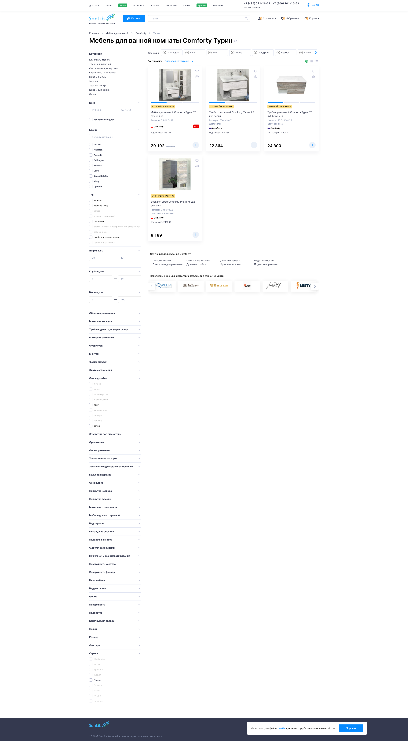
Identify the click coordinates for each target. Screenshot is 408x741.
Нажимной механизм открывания (109, 555)
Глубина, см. (96, 271)
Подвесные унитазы (265, 264)
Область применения (102, 313)
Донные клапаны (230, 260)
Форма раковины (99, 450)
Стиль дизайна (98, 378)
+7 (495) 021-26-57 (257, 3)
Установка (138, 5)
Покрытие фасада (100, 499)
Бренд (93, 129)
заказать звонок (252, 7)
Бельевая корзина (100, 474)
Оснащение (96, 482)
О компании (171, 5)
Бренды (202, 5)
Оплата (108, 5)
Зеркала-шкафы (98, 85)
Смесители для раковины (167, 264)
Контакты (218, 5)
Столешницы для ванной (102, 72)
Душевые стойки (196, 264)
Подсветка (95, 612)
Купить (196, 145)
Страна (93, 653)
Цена (92, 102)
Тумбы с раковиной (100, 64)
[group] (163, 286)
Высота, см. (96, 292)
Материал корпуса (100, 321)
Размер (93, 637)
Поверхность (97, 604)
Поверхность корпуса (102, 564)
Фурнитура (96, 345)
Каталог (136, 18)
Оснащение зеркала (101, 531)
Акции (123, 5)
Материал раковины (101, 337)
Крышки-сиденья (230, 264)
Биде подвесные (264, 260)
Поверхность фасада (102, 572)
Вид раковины (97, 588)
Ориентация (96, 442)
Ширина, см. (96, 250)
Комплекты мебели (99, 59)
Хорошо (351, 728)
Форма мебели (98, 361)
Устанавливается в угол (103, 458)
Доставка (94, 5)
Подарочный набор (100, 539)
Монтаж (94, 353)
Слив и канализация (198, 260)
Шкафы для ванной (99, 89)
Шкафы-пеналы (97, 76)
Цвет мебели (97, 580)
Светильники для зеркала (103, 68)
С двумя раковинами (102, 547)
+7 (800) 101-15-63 (286, 3)
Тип (91, 194)
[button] (315, 52)
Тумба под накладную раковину (108, 329)
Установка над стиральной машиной (111, 466)
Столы (92, 94)
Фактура (94, 645)
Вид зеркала (96, 523)
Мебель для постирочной (104, 515)
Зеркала (93, 81)
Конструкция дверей (101, 620)
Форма (93, 596)
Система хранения (100, 370)
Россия (97, 680)
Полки (93, 628)
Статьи (186, 5)
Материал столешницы (103, 507)
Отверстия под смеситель (105, 434)
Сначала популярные (177, 61)
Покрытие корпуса (100, 490)
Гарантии (154, 5)
